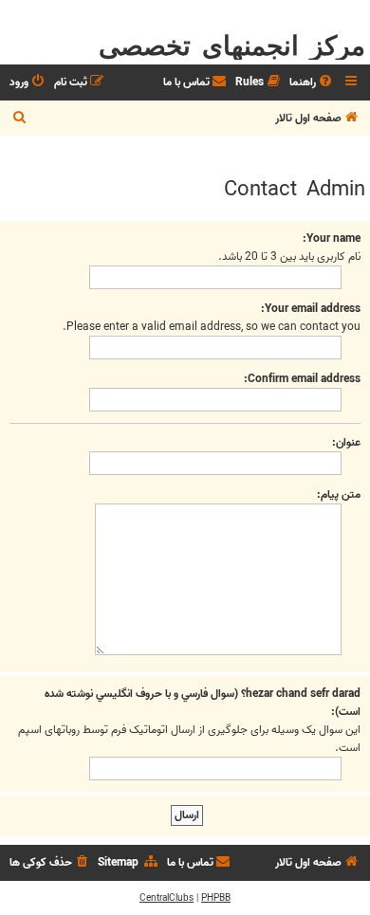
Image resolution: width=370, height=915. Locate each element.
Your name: (332, 238)
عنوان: (346, 442)
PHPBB (216, 898)
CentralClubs (166, 898)
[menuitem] (312, 83)
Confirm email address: (302, 379)
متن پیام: (339, 494)
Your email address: (311, 309)
